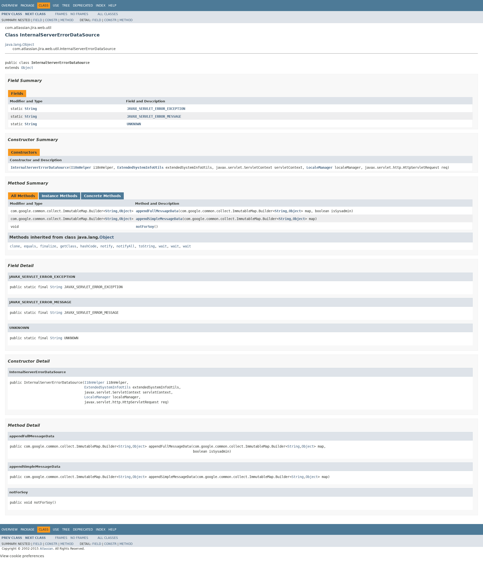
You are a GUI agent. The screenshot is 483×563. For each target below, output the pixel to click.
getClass (68, 246)
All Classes (108, 14)
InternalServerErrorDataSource (40, 167)
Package (27, 5)
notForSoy (145, 227)
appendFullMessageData (157, 211)
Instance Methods (59, 196)
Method (66, 20)
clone (15, 246)
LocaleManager (319, 167)
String (31, 109)
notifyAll (125, 246)
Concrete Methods (102, 196)
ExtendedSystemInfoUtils (140, 167)
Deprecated (83, 5)
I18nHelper (81, 167)
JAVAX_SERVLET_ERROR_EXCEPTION (156, 109)
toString (147, 246)
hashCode (88, 246)
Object (27, 68)
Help (112, 5)
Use (56, 5)
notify (106, 246)
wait (163, 246)
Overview (10, 5)
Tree (66, 5)
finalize (48, 246)
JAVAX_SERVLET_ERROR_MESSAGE (154, 116)
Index (100, 5)
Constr (51, 20)
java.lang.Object (19, 44)
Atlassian (46, 548)
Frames (61, 14)
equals (30, 246)
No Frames (79, 14)
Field (37, 20)
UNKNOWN (134, 124)
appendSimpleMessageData (159, 219)
